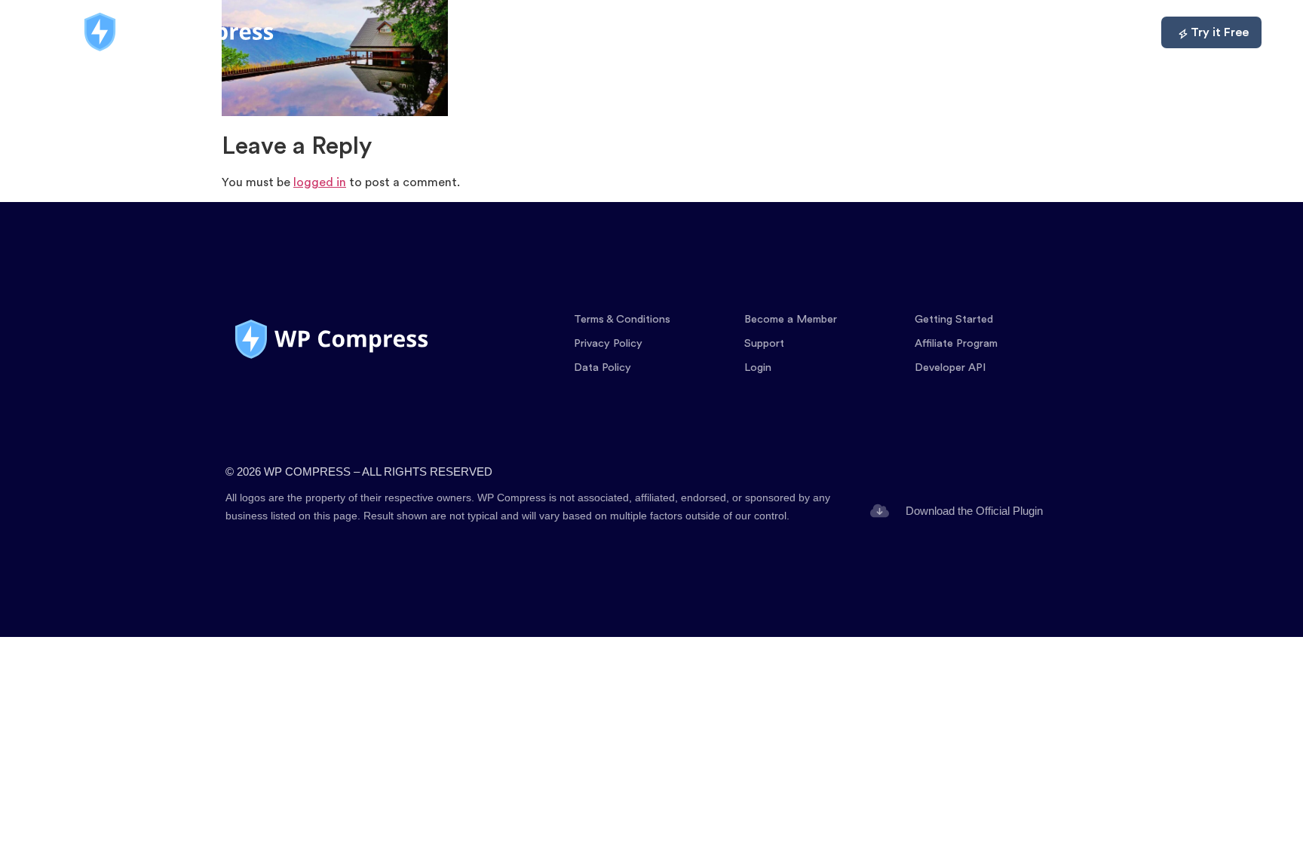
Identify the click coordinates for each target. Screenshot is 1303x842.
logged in (319, 182)
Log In (1116, 32)
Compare (972, 32)
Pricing (893, 32)
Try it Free (1220, 32)
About (1048, 32)
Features (816, 32)
